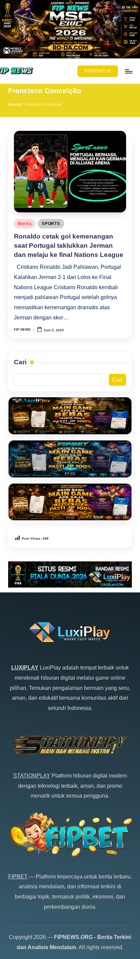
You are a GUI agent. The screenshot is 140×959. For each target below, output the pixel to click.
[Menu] (128, 71)
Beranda (15, 104)
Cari (20, 362)
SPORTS (51, 223)
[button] (97, 71)
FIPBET (18, 876)
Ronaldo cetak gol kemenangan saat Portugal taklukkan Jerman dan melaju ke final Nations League (68, 245)
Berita (24, 223)
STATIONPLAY (31, 776)
